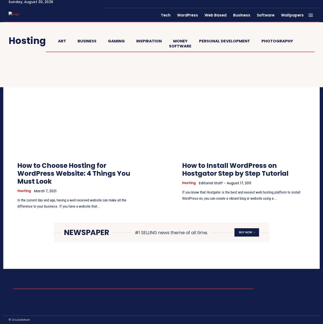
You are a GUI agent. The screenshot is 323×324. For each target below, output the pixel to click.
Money (180, 41)
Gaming (116, 41)
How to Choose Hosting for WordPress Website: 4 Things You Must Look (73, 173)
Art (62, 41)
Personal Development (224, 41)
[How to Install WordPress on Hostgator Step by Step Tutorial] (244, 110)
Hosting (24, 191)
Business (87, 41)
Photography (277, 41)
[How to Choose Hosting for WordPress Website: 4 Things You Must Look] (79, 110)
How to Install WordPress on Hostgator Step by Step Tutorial (235, 169)
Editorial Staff (211, 183)
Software (180, 46)
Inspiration (149, 41)
